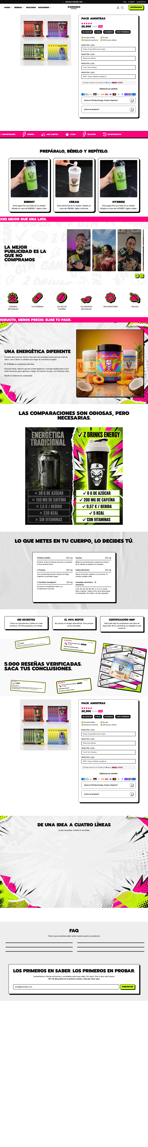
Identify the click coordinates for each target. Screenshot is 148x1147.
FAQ (124, 2)
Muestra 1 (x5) (87, 45)
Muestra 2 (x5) (87, 54)
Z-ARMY (131, 2)
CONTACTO (141, 2)
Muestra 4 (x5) (87, 72)
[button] (86, 23)
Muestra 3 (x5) (87, 63)
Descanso (31, 7)
